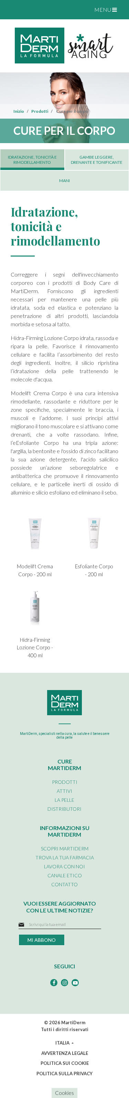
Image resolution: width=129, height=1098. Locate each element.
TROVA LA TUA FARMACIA (64, 857)
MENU (103, 9)
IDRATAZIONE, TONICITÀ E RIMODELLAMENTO (32, 159)
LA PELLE (64, 800)
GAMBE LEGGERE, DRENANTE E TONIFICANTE (96, 159)
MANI (64, 180)
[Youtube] (75, 982)
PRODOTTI (64, 782)
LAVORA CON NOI (64, 866)
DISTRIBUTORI (64, 809)
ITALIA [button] (63, 1043)
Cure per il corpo (71, 111)
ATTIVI (64, 791)
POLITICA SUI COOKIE (65, 1063)
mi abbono (42, 940)
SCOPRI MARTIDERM (64, 848)
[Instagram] (64, 982)
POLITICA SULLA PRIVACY (64, 1073)
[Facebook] (53, 982)
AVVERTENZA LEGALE (64, 1053)
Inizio (18, 111)
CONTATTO (64, 884)
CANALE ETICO (64, 875)
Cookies (64, 1093)
